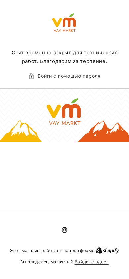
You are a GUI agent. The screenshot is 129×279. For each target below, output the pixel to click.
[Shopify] (107, 250)
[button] (64, 76)
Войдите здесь (92, 261)
